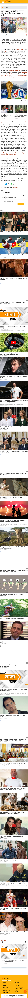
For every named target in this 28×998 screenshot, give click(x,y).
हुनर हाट (6, 51)
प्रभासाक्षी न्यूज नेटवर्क (5, 35)
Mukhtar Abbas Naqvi (11, 197)
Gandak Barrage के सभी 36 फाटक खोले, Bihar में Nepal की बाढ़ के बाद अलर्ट (13, 961)
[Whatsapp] (11, 184)
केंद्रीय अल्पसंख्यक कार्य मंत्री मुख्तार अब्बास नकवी (12, 195)
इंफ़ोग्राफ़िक (5, 987)
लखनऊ (7, 125)
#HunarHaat (4, 69)
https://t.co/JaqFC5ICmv (14, 70)
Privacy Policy (18, 988)
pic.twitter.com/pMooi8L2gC (7, 77)
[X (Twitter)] (25, 25)
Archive (17, 982)
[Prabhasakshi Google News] (26, 35)
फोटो (4, 984)
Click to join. (15, 187)
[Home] (2, 7)
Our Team (17, 991)
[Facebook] (25, 22)
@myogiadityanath (22, 75)
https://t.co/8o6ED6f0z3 (6, 75)
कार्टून (4, 989)
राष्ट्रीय (5, 7)
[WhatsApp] (25, 28)
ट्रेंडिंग (4, 982)
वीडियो (4, 985)
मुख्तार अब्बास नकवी (19, 49)
